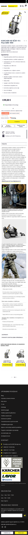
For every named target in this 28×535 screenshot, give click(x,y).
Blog (2, 395)
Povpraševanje (7, 365)
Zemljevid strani (5, 436)
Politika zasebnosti (6, 416)
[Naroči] (24, 515)
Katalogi (3, 407)
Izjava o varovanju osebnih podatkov (11, 427)
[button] (25, 13)
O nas (2, 404)
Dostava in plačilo (6, 419)
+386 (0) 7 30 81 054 (9, 447)
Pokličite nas (7, 533)
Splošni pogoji (5, 410)
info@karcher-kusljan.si (9, 453)
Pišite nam (21, 533)
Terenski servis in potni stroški (9, 421)
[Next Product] (26, 41)
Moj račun (4, 401)
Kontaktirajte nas (6, 433)
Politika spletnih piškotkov (8, 413)
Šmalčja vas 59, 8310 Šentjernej (11, 444)
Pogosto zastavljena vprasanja (9, 430)
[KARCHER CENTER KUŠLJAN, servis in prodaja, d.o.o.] (9, 6)
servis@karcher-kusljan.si (10, 456)
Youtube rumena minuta (8, 398)
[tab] (14, 144)
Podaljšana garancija (7, 424)
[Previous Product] (24, 41)
